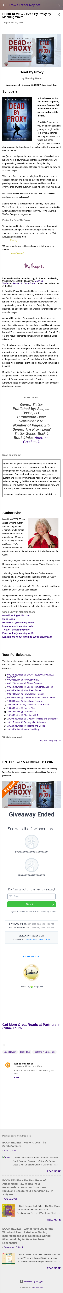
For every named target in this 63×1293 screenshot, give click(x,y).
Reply (17, 1077)
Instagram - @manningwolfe (17, 626)
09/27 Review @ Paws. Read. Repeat (25, 694)
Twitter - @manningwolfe (16, 629)
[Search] (59, 5)
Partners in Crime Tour (44, 1052)
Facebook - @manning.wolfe (18, 633)
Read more (54, 1171)
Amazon (41, 438)
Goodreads (31, 442)
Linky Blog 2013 (55, 740)
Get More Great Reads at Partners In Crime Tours (31, 1026)
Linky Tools (43, 740)
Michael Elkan (38, 1287)
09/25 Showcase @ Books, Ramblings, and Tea (30, 687)
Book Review (10, 1052)
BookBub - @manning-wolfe (18, 622)
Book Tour (25, 1052)
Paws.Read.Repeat (24, 5)
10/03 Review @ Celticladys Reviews (25, 701)
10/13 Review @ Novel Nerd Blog (23, 729)
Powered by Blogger (33, 1281)
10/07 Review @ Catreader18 (21, 711)
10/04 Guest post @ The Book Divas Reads (28, 704)
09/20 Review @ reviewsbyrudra (23, 679)
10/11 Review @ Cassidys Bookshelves (26, 722)
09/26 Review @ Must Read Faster (24, 690)
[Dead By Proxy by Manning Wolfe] (31, 66)
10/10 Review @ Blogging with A (22, 715)
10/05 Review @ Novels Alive (21, 708)
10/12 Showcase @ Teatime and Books (26, 726)
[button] (59, 15)
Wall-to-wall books (23, 1063)
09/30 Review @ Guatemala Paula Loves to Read (31, 697)
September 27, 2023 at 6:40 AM (28, 1066)
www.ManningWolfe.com (15, 615)
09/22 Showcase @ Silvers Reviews (24, 683)
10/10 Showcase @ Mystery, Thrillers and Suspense (32, 718)
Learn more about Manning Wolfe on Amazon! (27, 637)
